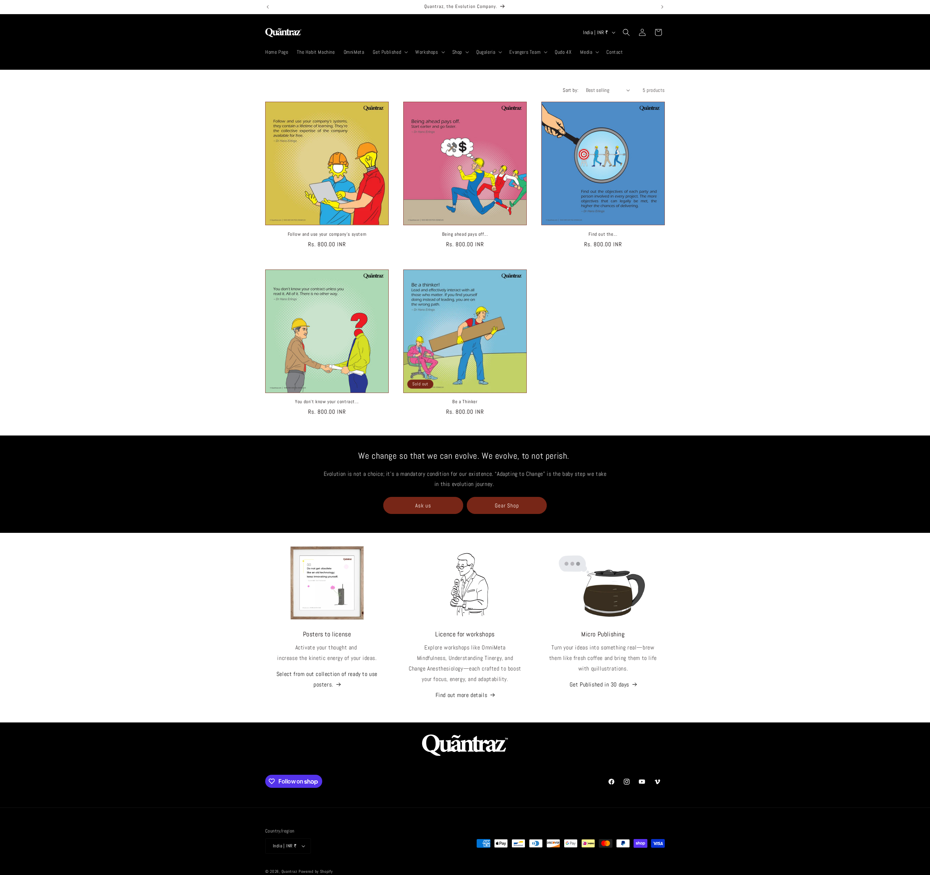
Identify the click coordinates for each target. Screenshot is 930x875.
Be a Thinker (464, 402)
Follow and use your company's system (327, 234)
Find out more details (462, 695)
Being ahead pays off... (465, 234)
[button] (389, 52)
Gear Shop (507, 505)
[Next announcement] (662, 7)
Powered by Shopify (316, 871)
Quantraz (290, 871)
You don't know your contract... (327, 402)
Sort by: (570, 90)
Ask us (423, 505)
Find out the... (603, 234)
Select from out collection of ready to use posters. (326, 679)
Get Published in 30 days (599, 684)
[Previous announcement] (268, 7)
